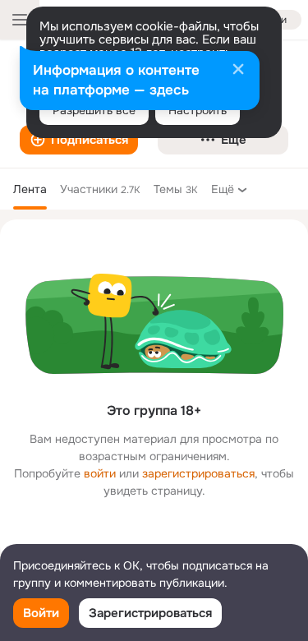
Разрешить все (94, 110)
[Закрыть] (238, 71)
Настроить (197, 110)
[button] (79, 139)
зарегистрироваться (198, 473)
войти (100, 473)
